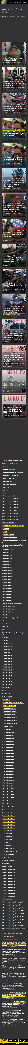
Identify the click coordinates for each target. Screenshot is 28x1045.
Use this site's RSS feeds (10, 463)
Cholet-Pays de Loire (9, 478)
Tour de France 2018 (8, 768)
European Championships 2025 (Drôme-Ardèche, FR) (13, 545)
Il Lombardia (6, 615)
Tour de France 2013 (8, 753)
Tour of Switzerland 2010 (10, 851)
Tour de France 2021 (8, 777)
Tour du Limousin (7, 839)
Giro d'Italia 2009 (7, 555)
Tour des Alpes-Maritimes (10, 807)
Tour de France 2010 (8, 744)
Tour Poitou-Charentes (9, 854)
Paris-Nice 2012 (7, 646)
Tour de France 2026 (8, 792)
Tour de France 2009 (8, 741)
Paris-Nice (6, 637)
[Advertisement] (14, 29)
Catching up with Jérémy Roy (11, 475)
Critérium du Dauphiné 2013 (10, 508)
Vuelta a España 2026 (9, 896)
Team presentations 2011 (10, 717)
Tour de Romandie (8, 804)
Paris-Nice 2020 (7, 670)
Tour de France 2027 (8, 795)
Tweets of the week (8, 860)
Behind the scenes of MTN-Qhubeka (13, 472)
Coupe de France (7, 493)
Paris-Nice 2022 (7, 673)
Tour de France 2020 (8, 774)
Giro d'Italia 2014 (7, 570)
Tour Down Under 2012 (9, 818)
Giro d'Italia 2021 (7, 585)
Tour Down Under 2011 (9, 816)
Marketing (5, 624)
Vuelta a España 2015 (9, 887)
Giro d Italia (6, 552)
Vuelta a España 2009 (9, 869)
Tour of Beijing (7, 845)
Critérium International (9, 523)
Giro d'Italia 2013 (7, 567)
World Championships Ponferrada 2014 (13, 917)
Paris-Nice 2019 (7, 667)
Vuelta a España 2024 (9, 893)
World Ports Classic (8, 936)
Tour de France (7, 729)
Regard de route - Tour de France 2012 (13, 702)
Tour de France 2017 (8, 765)
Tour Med (5, 842)
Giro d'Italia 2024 (7, 594)
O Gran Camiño (7, 627)
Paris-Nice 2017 (7, 661)
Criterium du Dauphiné (9, 496)
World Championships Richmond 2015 (13, 920)
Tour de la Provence (8, 801)
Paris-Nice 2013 (7, 649)
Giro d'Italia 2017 (7, 579)
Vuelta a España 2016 (9, 890)
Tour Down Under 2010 (9, 813)
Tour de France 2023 (8, 783)
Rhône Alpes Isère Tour (9, 705)
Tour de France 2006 (8, 732)
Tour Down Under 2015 (9, 827)
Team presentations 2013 (10, 723)
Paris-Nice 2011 (7, 643)
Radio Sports (6, 700)
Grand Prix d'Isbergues (9, 606)
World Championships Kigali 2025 (12, 905)
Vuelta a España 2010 (9, 872)
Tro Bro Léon (6, 857)
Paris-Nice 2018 (7, 664)
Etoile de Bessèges (8, 534)
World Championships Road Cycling (12, 923)
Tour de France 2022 (8, 780)
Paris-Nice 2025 (7, 682)
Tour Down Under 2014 (9, 824)
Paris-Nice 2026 (7, 685)
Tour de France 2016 (8, 762)
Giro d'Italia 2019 (7, 582)
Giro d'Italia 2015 (7, 573)
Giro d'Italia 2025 (7, 597)
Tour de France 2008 (8, 738)
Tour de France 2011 (8, 747)
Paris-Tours (6, 691)
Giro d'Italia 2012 (7, 564)
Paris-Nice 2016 (7, 658)
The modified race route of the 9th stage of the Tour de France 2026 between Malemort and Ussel (14, 960)
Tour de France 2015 (8, 759)
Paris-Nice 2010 (7, 640)
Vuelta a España (7, 866)
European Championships (10, 537)
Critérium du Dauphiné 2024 (10, 517)
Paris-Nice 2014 (7, 652)
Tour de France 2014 (8, 756)
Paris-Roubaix (7, 688)
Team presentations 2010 (10, 714)
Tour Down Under (7, 810)
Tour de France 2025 (8, 789)
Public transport (7, 697)
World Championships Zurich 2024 (12, 933)
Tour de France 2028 (8, 798)
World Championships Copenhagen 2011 (14, 902)
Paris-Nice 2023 (7, 676)
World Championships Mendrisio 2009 (13, 914)
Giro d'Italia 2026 (7, 600)
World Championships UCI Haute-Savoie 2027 (13, 929)
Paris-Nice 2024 (7, 679)
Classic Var (6, 487)
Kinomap (5, 621)
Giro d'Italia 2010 (7, 558)
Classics (5, 490)
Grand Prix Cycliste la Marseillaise (12, 603)
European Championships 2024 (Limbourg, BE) (14, 541)
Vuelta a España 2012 (9, 878)
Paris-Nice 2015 (7, 655)
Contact (17, 1043)
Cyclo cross (6, 528)
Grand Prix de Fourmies (9, 609)
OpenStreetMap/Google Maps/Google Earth (13, 633)
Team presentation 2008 (9, 708)
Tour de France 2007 (8, 735)
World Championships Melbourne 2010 (13, 911)
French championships (9, 549)
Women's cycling (7, 899)
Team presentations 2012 (10, 720)
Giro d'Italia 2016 (7, 576)
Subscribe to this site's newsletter (12, 460)
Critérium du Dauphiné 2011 (10, 502)
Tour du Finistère (7, 833)
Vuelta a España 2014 (9, 884)
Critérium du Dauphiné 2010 (10, 499)
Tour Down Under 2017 (9, 830)
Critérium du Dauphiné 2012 (10, 505)
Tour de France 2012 (8, 750)
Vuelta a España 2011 (9, 875)
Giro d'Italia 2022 (7, 588)
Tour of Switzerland (8, 848)
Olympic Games (7, 630)
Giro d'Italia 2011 (7, 561)
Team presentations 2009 (10, 711)
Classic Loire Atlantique (9, 484)
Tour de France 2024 (8, 786)
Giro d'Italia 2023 (7, 591)
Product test (6, 694)
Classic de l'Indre (7, 481)
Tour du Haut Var (7, 836)
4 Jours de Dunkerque (9, 469)
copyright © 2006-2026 (6, 1043)
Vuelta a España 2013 (9, 881)
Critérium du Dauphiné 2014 (10, 511)
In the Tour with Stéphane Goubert (12, 618)
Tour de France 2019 (8, 771)
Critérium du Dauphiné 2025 (10, 520)
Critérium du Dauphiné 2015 (10, 514)
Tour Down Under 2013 (9, 821)
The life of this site (8, 726)
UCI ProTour (6, 863)
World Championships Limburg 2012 (13, 908)
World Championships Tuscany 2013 (13, 926)
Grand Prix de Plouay (8, 612)
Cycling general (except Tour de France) (13, 525)
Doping (5, 531)
